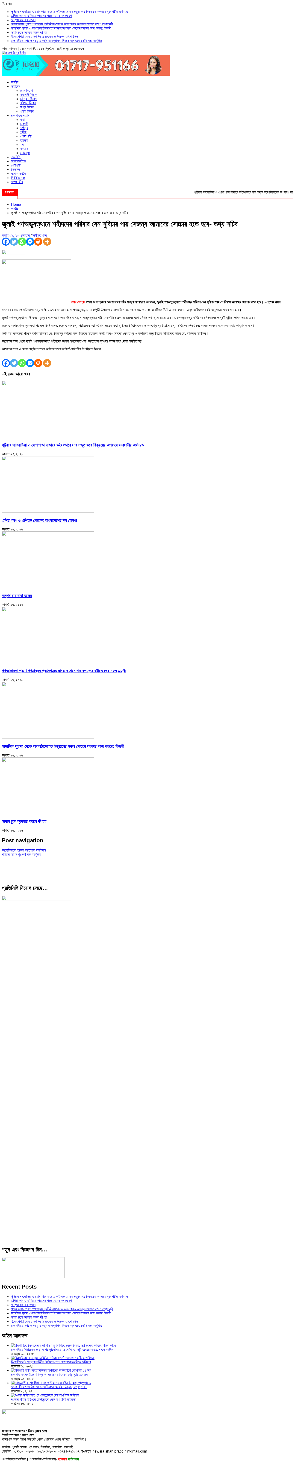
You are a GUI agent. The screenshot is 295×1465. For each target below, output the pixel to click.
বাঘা (22, 120)
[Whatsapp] (22, 242)
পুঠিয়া (23, 132)
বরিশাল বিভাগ (28, 103)
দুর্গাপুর (24, 128)
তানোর (24, 140)
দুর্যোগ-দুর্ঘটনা (19, 174)
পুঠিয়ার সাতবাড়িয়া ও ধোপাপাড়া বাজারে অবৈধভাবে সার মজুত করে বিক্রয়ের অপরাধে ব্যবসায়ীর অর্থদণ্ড (69, 12)
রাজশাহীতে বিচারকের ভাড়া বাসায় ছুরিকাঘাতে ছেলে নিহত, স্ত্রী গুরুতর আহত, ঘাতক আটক (62, 1350)
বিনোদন (15, 169)
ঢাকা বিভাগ (26, 90)
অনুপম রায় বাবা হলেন (23, 20)
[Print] (38, 242)
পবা (22, 144)
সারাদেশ (15, 86)
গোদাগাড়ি (26, 136)
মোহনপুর (25, 153)
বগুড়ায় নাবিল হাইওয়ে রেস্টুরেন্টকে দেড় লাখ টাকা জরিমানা (43, 1399)
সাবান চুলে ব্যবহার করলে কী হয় (29, 32)
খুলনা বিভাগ (27, 111)
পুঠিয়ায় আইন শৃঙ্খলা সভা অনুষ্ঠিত (21, 854)
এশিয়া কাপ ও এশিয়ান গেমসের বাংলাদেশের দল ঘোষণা (41, 16)
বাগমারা (24, 149)
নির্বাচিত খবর (18, 178)
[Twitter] (14, 242)
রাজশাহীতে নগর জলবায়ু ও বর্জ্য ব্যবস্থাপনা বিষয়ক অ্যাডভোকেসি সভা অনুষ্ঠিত (56, 41)
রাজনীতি (16, 157)
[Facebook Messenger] (30, 242)
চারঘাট (24, 124)
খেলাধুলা (16, 165)
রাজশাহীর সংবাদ (20, 115)
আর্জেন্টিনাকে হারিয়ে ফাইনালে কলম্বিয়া (24, 850)
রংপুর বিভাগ (27, 107)
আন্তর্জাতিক (18, 161)
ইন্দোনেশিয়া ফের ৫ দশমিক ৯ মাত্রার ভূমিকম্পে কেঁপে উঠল (44, 37)
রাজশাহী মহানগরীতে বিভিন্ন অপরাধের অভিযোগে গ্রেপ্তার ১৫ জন (49, 1374)
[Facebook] (6, 242)
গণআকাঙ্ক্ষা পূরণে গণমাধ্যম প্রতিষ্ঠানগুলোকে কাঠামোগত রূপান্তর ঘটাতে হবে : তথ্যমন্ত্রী (62, 24)
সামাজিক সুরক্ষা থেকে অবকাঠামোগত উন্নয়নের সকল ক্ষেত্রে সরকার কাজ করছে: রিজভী (61, 28)
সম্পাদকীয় (17, 182)
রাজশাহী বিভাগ (28, 95)
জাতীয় (14, 82)
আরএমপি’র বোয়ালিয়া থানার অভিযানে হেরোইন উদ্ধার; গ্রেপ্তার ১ (49, 1387)
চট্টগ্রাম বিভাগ (28, 99)
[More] (47, 242)
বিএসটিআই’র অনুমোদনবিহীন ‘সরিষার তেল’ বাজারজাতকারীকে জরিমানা (51, 1362)
